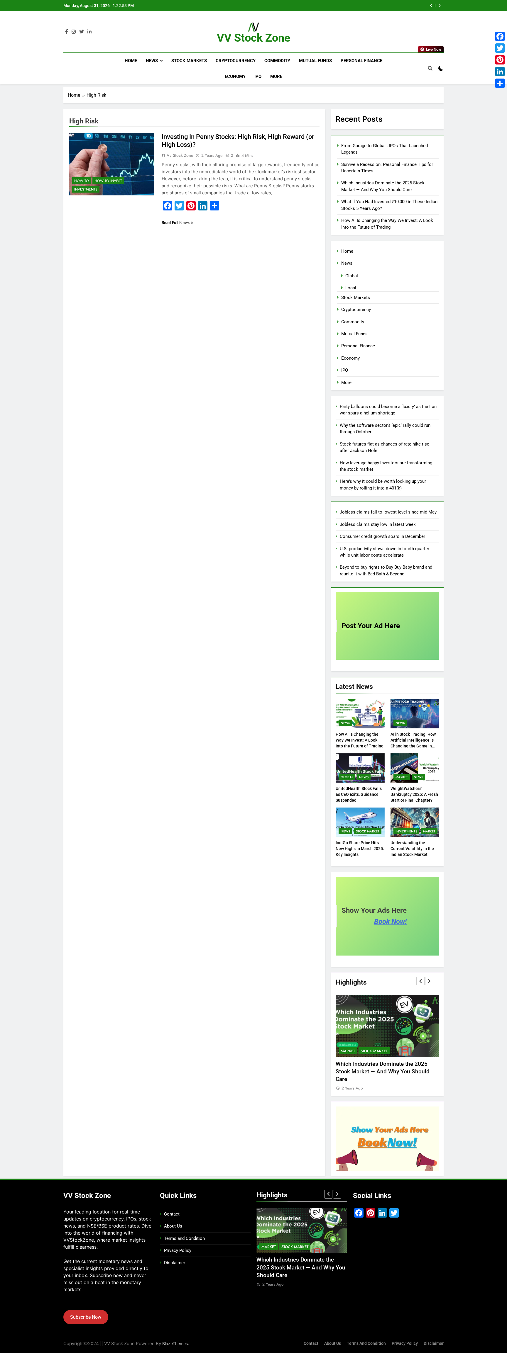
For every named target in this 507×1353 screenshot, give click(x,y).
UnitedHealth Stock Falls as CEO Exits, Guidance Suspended (359, 794)
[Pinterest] (500, 60)
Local (350, 287)
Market (402, 777)
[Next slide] (440, 5)
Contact (172, 1214)
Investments (85, 189)
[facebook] (66, 31)
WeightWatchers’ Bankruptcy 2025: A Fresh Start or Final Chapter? (414, 794)
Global (351, 275)
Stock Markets (189, 60)
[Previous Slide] (431, 5)
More (276, 76)
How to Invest (108, 180)
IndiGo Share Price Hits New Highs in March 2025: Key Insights (360, 848)
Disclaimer (174, 1262)
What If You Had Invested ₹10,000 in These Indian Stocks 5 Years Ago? (346, 5)
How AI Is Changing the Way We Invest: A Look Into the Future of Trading (359, 740)
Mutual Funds (315, 60)
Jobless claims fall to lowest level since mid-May (388, 512)
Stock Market (367, 831)
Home (131, 60)
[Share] (500, 83)
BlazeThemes (175, 1343)
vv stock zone (180, 155)
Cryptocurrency (236, 60)
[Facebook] (500, 36)
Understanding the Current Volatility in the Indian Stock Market (412, 848)
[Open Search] (430, 68)
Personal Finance (361, 60)
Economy (235, 76)
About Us (173, 1226)
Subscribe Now (85, 1317)
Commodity (277, 60)
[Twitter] (500, 48)
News (152, 60)
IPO (257, 76)
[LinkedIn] (500, 71)
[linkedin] (89, 31)
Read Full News (176, 222)
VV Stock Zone (253, 37)
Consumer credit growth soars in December (382, 536)
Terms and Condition (184, 1238)
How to (81, 180)
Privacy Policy (177, 1250)
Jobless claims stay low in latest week (378, 524)
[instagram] (73, 31)
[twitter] (81, 31)
